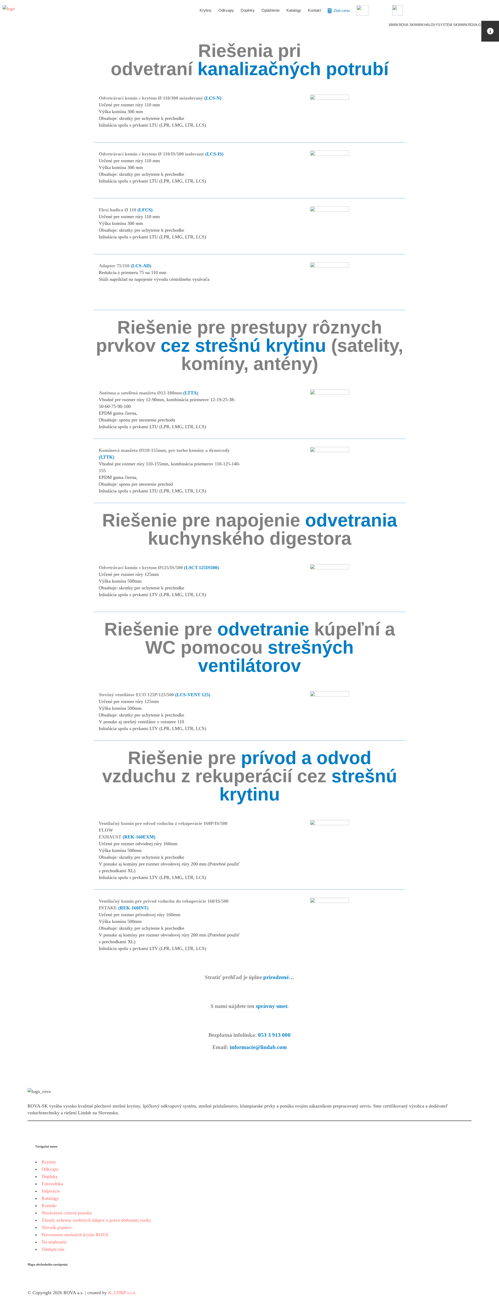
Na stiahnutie (54, 1242)
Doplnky (50, 1176)
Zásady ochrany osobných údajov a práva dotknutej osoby (96, 1220)
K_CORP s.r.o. (122, 1292)
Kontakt (49, 1205)
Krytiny (49, 1161)
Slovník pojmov (57, 1227)
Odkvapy (50, 1169)
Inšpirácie (51, 1191)
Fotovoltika (52, 1183)
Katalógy (50, 1198)
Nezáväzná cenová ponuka (67, 1212)
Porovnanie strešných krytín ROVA (75, 1234)
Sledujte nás (53, 1249)
